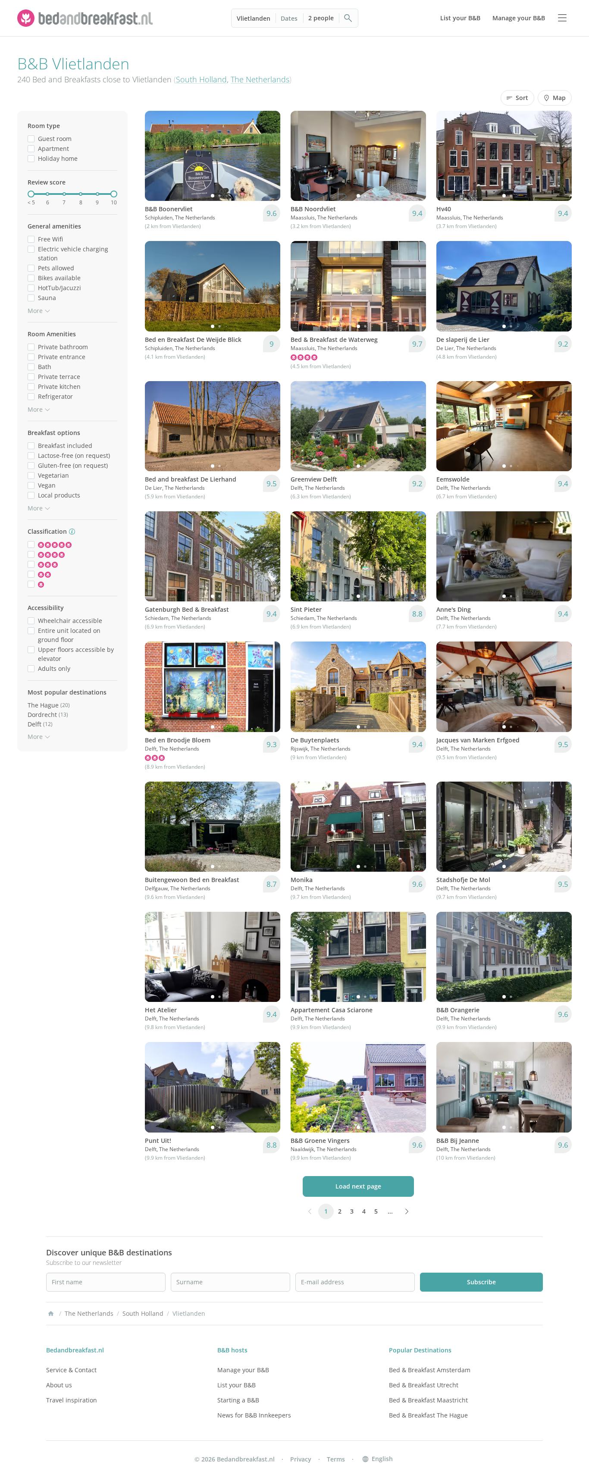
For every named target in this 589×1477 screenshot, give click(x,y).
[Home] (51, 1314)
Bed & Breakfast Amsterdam (429, 1370)
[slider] (31, 194)
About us (59, 1385)
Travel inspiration (71, 1400)
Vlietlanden (253, 18)
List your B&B (236, 1385)
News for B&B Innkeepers (254, 1415)
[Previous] (157, 156)
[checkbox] (31, 138)
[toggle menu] (562, 18)
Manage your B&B (243, 1370)
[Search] (348, 18)
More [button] (35, 311)
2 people (321, 18)
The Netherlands (260, 79)
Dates (289, 18)
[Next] (268, 156)
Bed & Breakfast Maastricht (428, 1400)
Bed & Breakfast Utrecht (423, 1385)
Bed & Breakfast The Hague (428, 1415)
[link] (86, 18)
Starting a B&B (238, 1400)
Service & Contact (71, 1370)
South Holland (201, 79)
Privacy (300, 1459)
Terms (336, 1459)
